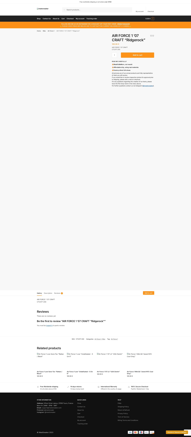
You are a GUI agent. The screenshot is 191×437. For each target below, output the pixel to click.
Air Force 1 (51, 31)
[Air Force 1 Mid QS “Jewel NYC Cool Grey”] (140, 361)
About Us (80, 410)
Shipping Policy (123, 407)
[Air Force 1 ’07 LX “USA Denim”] (110, 361)
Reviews (58, 293)
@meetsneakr (49, 410)
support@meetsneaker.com (51, 408)
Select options (50, 380)
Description (48, 293)
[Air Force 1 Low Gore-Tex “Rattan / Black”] (50, 361)
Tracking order (82, 424)
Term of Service (123, 417)
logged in (49, 325)
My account (140, 11)
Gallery (39, 293)
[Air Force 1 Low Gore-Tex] (151, 36)
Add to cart (137, 55)
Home (39, 31)
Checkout (151, 11)
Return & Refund (124, 410)
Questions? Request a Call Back (177, 432)
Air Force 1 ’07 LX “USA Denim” (108, 372)
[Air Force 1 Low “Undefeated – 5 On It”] (80, 361)
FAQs (119, 403)
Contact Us (81, 407)
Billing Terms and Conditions (128, 420)
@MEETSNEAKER (123, 24)
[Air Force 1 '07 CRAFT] (153, 36)
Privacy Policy (123, 413)
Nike (44, 31)
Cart (78, 413)
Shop (79, 403)
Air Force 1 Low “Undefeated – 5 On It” (80, 373)
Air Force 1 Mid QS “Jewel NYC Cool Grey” (140, 373)
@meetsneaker (148, 86)
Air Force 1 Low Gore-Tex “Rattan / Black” (49, 373)
